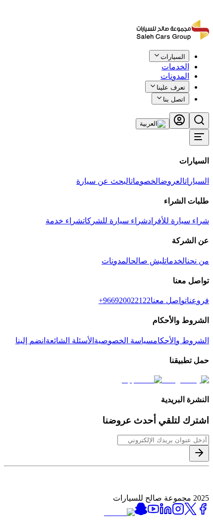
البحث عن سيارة (103, 181)
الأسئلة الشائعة (70, 340)
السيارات (197, 181)
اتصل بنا (174, 99)
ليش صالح (147, 261)
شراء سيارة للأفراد (178, 220)
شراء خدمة (64, 220)
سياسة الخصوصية (123, 340)
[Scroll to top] (176, 61)
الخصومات (145, 181)
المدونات (174, 76)
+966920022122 (125, 300)
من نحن (198, 261)
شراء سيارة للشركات (115, 220)
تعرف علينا (171, 87)
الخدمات (175, 261)
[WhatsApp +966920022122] (192, 63)
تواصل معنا (169, 300)
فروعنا (198, 300)
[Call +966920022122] (203, 63)
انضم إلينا (30, 340)
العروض (172, 181)
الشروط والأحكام (181, 340)
